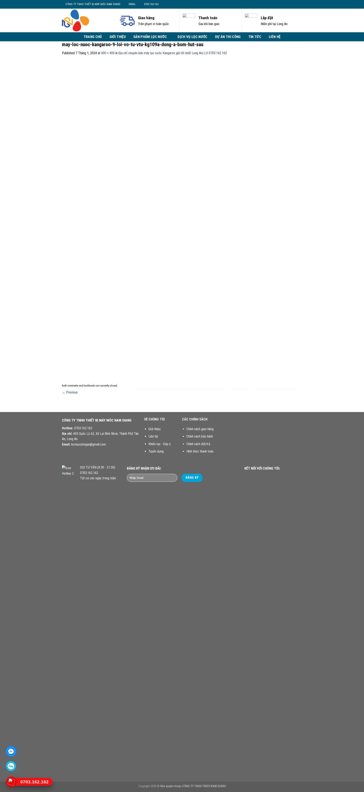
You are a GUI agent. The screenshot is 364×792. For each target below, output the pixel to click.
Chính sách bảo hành (199, 436)
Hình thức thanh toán (199, 451)
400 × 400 (108, 53)
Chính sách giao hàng (200, 429)
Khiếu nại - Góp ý (160, 444)
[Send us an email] (298, 4)
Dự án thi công (228, 37)
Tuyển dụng (156, 451)
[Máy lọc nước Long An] (87, 20)
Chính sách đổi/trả (198, 444)
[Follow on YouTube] (275, 476)
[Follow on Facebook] (286, 4)
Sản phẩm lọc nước (150, 37)
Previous (70, 392)
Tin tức (254, 37)
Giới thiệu (155, 429)
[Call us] (270, 476)
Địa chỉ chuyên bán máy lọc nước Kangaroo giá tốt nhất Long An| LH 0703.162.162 (172, 53)
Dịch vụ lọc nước (192, 37)
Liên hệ (274, 37)
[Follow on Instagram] (290, 4)
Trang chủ (93, 37)
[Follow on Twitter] (294, 4)
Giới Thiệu (118, 37)
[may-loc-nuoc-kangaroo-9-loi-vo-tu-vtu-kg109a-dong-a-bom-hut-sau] (182, 219)
